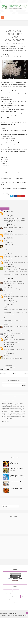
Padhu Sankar (7, 337)
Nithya (5, 324)
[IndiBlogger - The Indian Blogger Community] (15, 575)
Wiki (8, 118)
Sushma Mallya (7, 255)
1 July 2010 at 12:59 (8, 231)
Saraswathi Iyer (7, 300)
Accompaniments (8, 590)
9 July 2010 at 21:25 (8, 330)
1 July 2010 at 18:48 (8, 278)
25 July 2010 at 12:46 (9, 344)
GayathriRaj (6, 287)
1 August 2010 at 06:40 (9, 367)
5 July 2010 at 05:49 (8, 304)
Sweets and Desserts (9, 599)
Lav (4, 355)
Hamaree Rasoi (7, 244)
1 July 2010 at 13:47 (8, 237)
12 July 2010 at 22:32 (9, 336)
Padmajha (6, 233)
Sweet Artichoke (8, 217)
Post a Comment (4, 369)
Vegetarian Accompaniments (10, 602)
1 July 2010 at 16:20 (8, 253)
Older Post (25, 373)
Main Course (7, 596)
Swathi (5, 260)
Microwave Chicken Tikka (16, 488)
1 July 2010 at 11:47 (8, 215)
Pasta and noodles (15, 596)
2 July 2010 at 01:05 (8, 298)
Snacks (23, 596)
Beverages (16, 590)
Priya (8, 55)
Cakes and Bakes (18, 593)
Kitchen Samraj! (12, 613)
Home (14, 373)
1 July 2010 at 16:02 (8, 242)
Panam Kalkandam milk (15, 481)
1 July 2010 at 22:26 (8, 293)
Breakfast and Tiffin (8, 593)
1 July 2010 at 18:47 (8, 264)
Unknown (6, 294)
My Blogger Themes (23, 615)
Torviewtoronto (7, 266)
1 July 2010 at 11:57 (8, 224)
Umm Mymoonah (8, 225)
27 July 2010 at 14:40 (9, 353)
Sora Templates (12, 615)
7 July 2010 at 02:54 (8, 323)
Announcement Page (15, 143)
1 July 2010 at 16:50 (8, 259)
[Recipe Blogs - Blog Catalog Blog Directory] (15, 578)
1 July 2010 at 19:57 (8, 285)
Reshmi (5, 332)
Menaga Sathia (7, 238)
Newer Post (3, 373)
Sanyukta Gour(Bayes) (9, 280)
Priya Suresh (7, 211)
